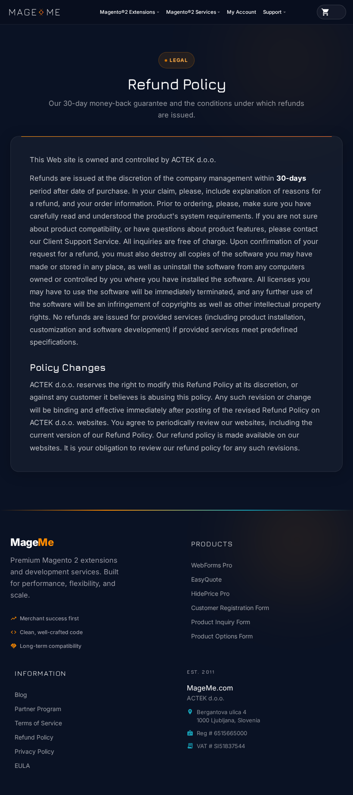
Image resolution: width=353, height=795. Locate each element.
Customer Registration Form (230, 607)
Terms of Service (38, 723)
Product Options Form (222, 636)
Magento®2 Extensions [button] (127, 12)
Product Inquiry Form (220, 622)
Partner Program (38, 708)
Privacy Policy (34, 751)
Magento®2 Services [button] (191, 12)
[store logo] (34, 12)
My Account (241, 12)
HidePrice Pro (210, 593)
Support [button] (272, 12)
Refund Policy (34, 737)
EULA (22, 765)
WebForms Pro (211, 565)
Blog (21, 694)
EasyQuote (206, 579)
